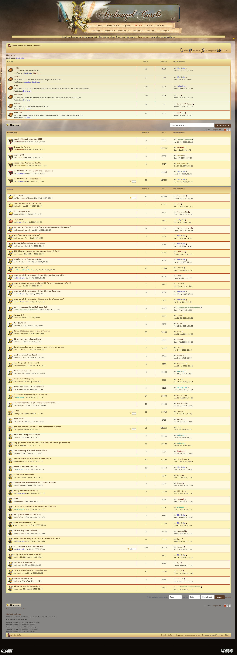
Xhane (179, 539)
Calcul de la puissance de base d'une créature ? (35, 506)
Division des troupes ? (23, 378)
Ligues (126, 25)
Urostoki (20, 469)
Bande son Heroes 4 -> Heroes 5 (28, 386)
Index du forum (19, 45)
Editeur (17, 103)
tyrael (18, 214)
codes (16, 410)
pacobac (27, 82)
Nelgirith (181, 86)
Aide (15, 85)
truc (17, 445)
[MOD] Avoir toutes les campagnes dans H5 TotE (36, 251)
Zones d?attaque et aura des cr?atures (31, 331)
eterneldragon (182, 459)
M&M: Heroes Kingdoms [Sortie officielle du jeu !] (36, 538)
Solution (18, 94)
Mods (16, 67)
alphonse (180, 547)
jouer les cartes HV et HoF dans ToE (30, 307)
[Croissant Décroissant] (213, 597)
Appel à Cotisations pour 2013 (27, 139)
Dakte (179, 379)
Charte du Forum (21, 147)
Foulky (18, 206)
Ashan (29, 45)
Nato (18, 437)
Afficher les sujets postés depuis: (157, 597)
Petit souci (18, 418)
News (99, 25)
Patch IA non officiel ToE (25, 466)
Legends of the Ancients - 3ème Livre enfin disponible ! (39, 275)
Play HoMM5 (19, 323)
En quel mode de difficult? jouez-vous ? (32, 458)
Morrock (36, 73)
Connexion (225, 50)
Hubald (19, 557)
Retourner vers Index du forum (16, 609)
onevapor (19, 501)
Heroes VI (165, 30)
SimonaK (180, 579)
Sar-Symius (181, 395)
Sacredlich (20, 373)
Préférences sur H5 (22, 371)
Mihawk (19, 325)
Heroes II (110, 30)
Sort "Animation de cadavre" (26, 235)
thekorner (20, 238)
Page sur (217, 129)
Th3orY (19, 389)
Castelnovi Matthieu (184, 104)
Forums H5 (18, 219)
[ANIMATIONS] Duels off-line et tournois (33, 171)
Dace (18, 318)
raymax (19, 589)
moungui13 (20, 357)
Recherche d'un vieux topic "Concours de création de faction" (42, 227)
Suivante (228, 597)
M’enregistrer (211, 50)
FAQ (186, 50)
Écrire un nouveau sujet (13, 125)
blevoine (19, 461)
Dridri (19, 222)
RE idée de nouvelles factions (27, 339)
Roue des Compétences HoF (26, 434)
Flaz (178, 276)
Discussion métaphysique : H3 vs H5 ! (31, 394)
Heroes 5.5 (18, 315)
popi (178, 95)
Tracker (179, 315)
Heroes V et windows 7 (24, 562)
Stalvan (19, 381)
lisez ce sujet (144, 37)
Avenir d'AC (18, 155)
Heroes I (97, 30)
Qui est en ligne (13, 614)
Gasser (19, 286)
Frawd (18, 453)
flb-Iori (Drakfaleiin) (25, 270)
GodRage (180, 113)
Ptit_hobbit (21, 165)
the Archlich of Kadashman (28, 310)
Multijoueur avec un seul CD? (27, 514)
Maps (149, 25)
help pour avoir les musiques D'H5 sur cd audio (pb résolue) (41, 442)
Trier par (185, 597)
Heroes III (123, 30)
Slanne (18, 342)
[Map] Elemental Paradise (25, 490)
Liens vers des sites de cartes (27, 203)
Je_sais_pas (182, 387)
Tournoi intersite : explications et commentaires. (36, 402)
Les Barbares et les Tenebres (26, 355)
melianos (180, 371)
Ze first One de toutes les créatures (30, 570)
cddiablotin (22, 525)
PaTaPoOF (20, 517)
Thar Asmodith (182, 212)
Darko (18, 581)
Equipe (160, 25)
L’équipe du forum (168, 635)
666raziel (180, 491)
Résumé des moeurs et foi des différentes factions (37, 426)
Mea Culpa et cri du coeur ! (26, 363)
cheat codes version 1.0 (24, 522)
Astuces (17, 112)
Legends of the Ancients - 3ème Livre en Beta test (36, 291)
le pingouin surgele (23, 230)
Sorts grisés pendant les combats (29, 243)
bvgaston (19, 413)
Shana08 (19, 421)
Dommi (19, 485)
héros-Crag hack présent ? (26, 530)
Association (112, 25)
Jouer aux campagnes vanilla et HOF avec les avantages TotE (42, 283)
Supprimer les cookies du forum (188, 635)
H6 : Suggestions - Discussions (28, 546)
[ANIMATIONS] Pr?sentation (27, 178)
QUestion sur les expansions (26, 586)
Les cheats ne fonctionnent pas (27, 259)
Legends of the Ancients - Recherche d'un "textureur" (38, 299)
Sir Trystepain (21, 262)
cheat (16, 498)
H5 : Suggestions (21, 211)
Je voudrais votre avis (23, 474)
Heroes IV (137, 30)
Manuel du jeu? (20, 267)
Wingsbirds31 (21, 350)
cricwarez (20, 333)
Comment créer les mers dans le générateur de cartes (38, 347)
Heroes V (151, 30)
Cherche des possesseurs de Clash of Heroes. (34, 482)
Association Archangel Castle (27, 163)
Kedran (19, 157)
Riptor (179, 331)
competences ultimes (23, 578)
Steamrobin (181, 196)
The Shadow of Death (24, 198)
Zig (17, 429)
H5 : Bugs (18, 195)
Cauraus (19, 254)
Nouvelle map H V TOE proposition (30, 450)
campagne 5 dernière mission (27, 554)
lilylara (179, 347)
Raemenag (180, 355)
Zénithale (20, 58)
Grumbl (19, 573)
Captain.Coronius (184, 139)
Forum (138, 25)
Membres (196, 50)
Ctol (178, 204)
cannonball (20, 533)
